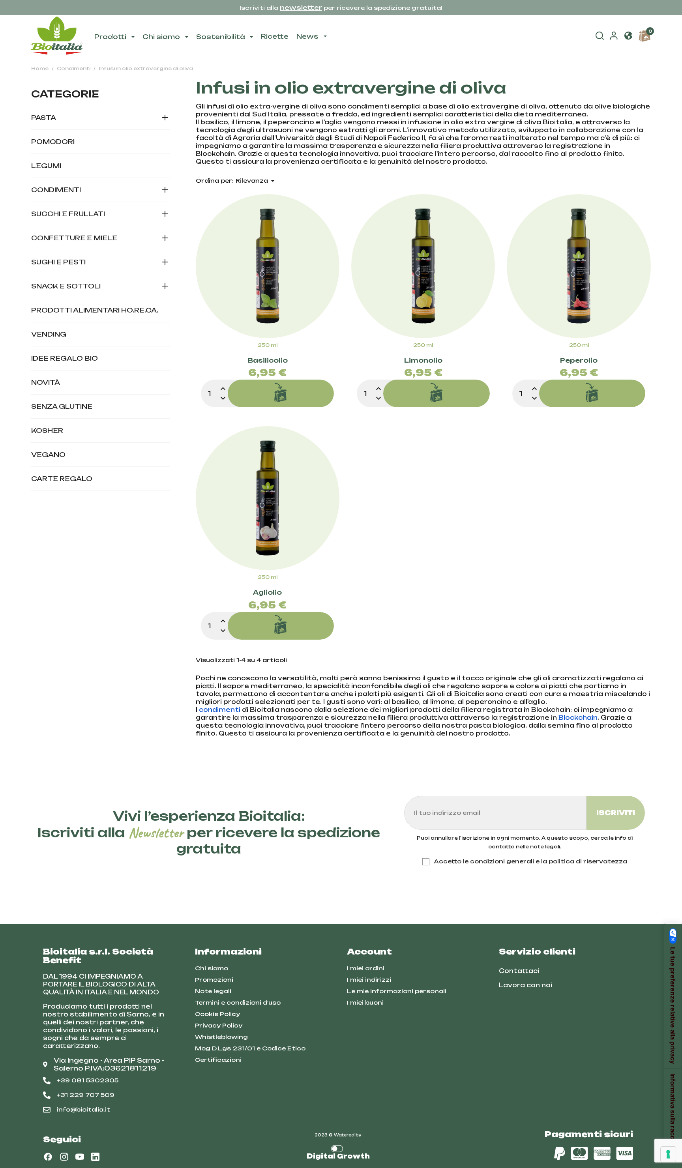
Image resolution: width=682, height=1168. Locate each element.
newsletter (301, 7)
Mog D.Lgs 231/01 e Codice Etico (250, 1048)
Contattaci (519, 971)
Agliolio (267, 592)
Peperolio (579, 360)
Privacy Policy (218, 1025)
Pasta (43, 118)
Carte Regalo (61, 479)
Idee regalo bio (64, 358)
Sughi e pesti (58, 262)
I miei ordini (365, 968)
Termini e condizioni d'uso (238, 1002)
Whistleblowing (221, 1036)
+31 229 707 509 (85, 1094)
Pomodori (53, 142)
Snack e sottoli (66, 286)
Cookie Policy (217, 1014)
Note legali (213, 991)
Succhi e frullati (68, 214)
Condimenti (56, 190)
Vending (48, 334)
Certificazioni (218, 1059)
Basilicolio (267, 360)
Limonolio (423, 360)
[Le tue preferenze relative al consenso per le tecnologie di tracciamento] (668, 1154)
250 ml (267, 345)
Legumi (46, 166)
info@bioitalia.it (83, 1109)
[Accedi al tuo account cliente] (613, 37)
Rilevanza (256, 181)
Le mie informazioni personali (396, 991)
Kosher (47, 430)
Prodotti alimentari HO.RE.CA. (94, 310)
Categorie (65, 94)
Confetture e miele (74, 238)
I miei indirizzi (369, 979)
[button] (628, 36)
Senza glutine (61, 406)
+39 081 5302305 (87, 1080)
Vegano (48, 455)
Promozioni (214, 979)
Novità (45, 382)
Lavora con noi (525, 985)
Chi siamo (211, 968)
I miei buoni (365, 1002)
